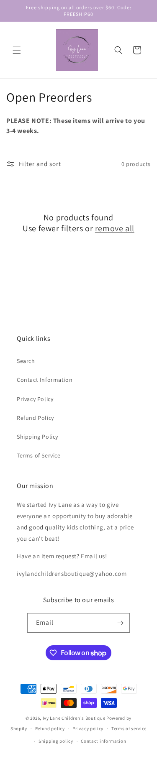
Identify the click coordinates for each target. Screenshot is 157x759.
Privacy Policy (35, 399)
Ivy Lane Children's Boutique (74, 718)
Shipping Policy (37, 436)
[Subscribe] (120, 623)
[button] (17, 50)
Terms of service (129, 728)
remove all (114, 228)
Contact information (103, 741)
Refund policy (50, 728)
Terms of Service (39, 455)
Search (26, 361)
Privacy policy (87, 728)
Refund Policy (35, 418)
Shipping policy (56, 741)
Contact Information (44, 379)
